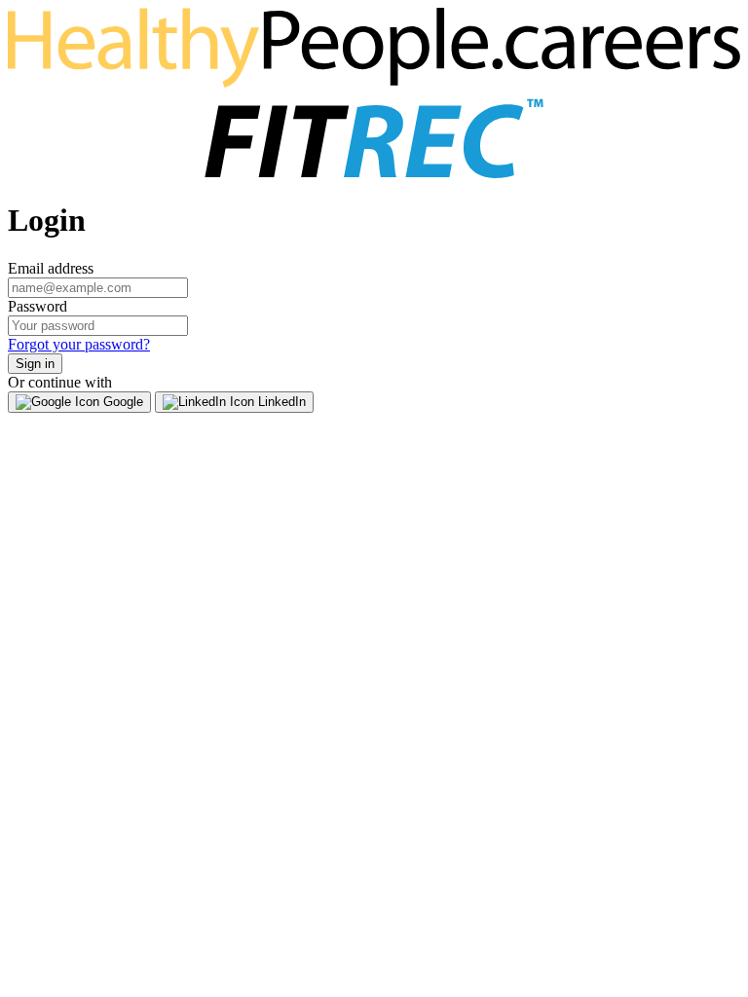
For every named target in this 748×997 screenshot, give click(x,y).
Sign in (35, 363)
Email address (51, 268)
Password (37, 306)
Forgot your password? (79, 344)
